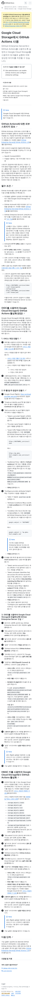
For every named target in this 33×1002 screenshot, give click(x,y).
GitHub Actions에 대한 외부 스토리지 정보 (15, 125)
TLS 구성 (9, 219)
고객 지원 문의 (7, 971)
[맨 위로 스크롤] (29, 998)
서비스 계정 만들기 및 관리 (16, 358)
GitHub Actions (22, 7)
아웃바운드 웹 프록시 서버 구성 (11, 268)
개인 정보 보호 (5, 993)
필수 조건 (6, 186)
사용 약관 (18, 991)
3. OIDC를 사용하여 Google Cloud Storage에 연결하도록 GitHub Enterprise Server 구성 (15, 617)
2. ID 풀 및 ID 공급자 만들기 (12, 390)
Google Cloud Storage (24, 8)
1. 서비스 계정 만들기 (10, 338)
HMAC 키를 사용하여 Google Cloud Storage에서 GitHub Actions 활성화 (16, 775)
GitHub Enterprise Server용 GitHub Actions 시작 (17, 209)
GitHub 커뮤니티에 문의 (10, 968)
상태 (12, 993)
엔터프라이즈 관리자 (10, 7)
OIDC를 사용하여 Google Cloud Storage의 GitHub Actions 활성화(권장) (14, 311)
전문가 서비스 (5, 995)
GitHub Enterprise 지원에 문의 (13, 26)
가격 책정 (18, 993)
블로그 (13, 995)
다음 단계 (6, 937)
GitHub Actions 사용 (10, 8)
